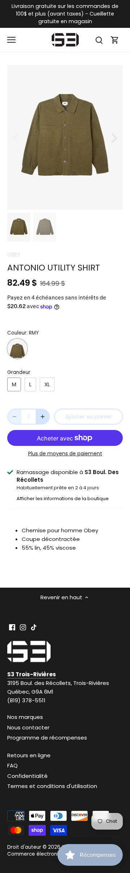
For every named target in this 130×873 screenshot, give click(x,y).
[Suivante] (114, 137)
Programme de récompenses (47, 737)
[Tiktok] (34, 626)
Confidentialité (27, 776)
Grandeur (18, 372)
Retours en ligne (29, 755)
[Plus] (42, 416)
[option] (65, 137)
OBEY (14, 254)
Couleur (16, 333)
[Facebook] (12, 626)
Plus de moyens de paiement (65, 453)
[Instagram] (23, 626)
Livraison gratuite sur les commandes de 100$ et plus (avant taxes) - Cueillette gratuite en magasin (65, 14)
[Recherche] (99, 40)
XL (47, 384)
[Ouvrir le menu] (11, 40)
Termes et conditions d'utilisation (52, 786)
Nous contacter (28, 727)
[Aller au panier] (114, 40)
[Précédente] (16, 137)
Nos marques (25, 717)
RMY (17, 348)
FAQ (12, 765)
